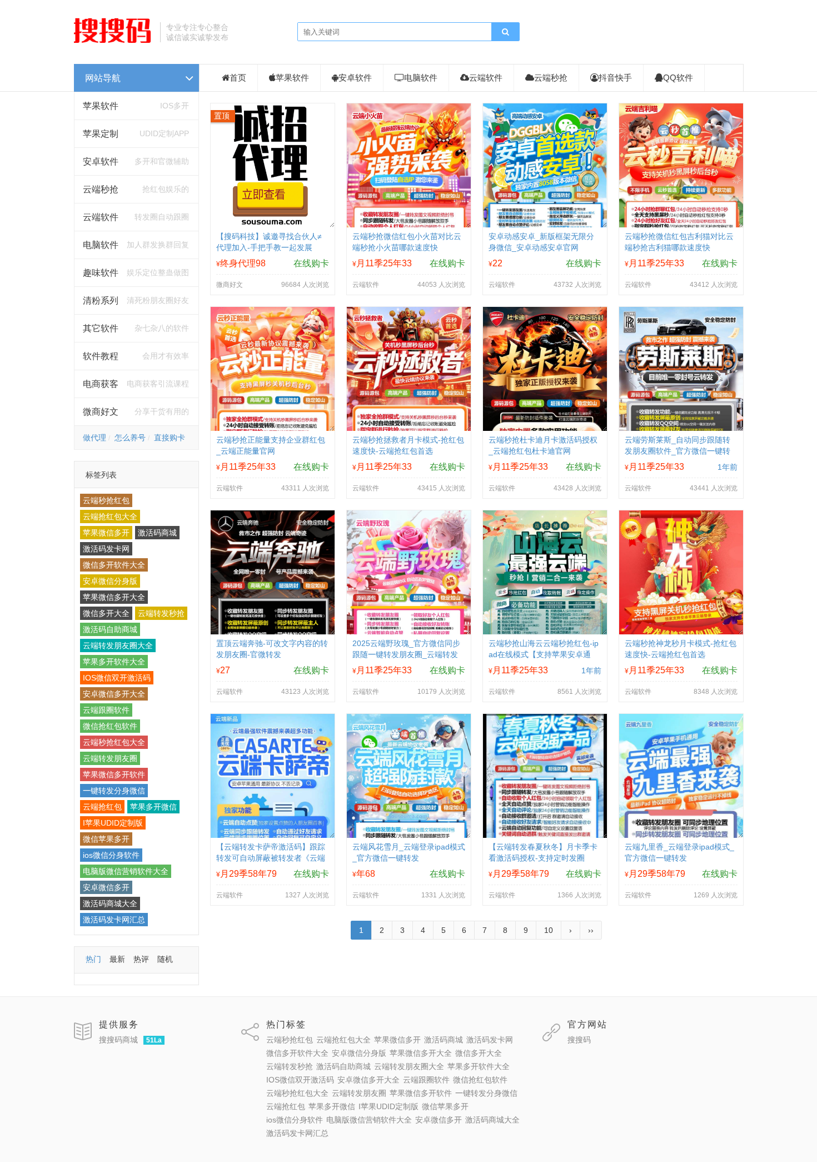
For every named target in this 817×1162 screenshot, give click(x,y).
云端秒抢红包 (106, 500)
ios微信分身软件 (111, 855)
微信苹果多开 (106, 839)
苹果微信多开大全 (114, 597)
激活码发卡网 (106, 548)
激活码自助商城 (110, 629)
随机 (165, 959)
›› (591, 930)
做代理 (94, 437)
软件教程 (100, 356)
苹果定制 (100, 133)
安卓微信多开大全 (114, 693)
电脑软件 (420, 77)
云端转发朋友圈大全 (118, 645)
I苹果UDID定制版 (113, 822)
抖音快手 (615, 77)
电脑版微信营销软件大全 (125, 871)
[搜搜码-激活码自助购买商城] (113, 41)
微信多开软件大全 (114, 564)
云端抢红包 (102, 806)
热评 (141, 959)
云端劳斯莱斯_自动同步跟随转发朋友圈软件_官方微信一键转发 (677, 450)
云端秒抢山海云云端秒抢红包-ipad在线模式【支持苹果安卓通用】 (544, 654)
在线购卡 (311, 263)
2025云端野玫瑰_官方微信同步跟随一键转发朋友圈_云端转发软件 (406, 654)
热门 (93, 959)
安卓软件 (355, 77)
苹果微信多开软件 (114, 774)
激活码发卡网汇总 (114, 919)
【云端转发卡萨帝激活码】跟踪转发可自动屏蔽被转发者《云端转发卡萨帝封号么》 (270, 857)
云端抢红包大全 (110, 516)
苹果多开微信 (153, 806)
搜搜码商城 (118, 1039)
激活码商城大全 (110, 903)
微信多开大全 (106, 613)
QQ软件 (678, 77)
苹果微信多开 (106, 532)
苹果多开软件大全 (114, 661)
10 (548, 930)
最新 (117, 959)
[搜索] (505, 32)
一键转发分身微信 (114, 790)
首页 (238, 77)
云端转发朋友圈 (110, 758)
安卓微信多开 (106, 887)
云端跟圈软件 (106, 710)
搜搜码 (579, 1039)
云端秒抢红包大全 (114, 742)
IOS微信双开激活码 (117, 677)
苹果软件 (100, 106)
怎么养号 (130, 437)
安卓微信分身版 (110, 581)
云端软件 (485, 77)
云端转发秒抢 (161, 613)
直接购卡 (169, 437)
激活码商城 (157, 532)
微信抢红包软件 (110, 726)
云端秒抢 (100, 189)
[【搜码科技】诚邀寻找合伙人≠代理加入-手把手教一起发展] (273, 224)
